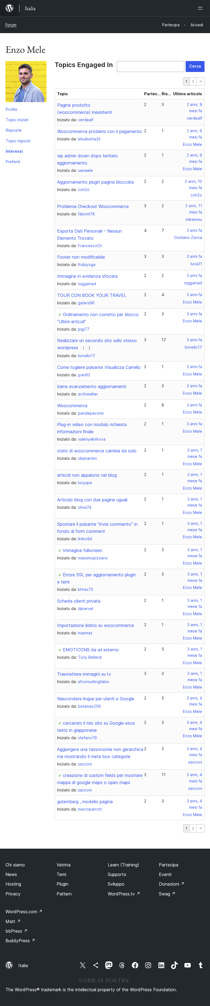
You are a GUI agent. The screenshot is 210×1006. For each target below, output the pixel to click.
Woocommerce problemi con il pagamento (99, 131)
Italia (23, 965)
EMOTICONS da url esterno (91, 649)
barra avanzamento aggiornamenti (91, 386)
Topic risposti (18, 140)
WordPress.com (24, 911)
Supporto (117, 874)
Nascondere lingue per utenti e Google (95, 698)
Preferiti (13, 161)
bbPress (16, 931)
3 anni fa (194, 230)
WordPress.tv (124, 894)
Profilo (12, 109)
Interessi (14, 151)
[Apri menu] (201, 8)
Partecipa (168, 865)
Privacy (13, 894)
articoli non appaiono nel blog (87, 475)
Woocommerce (72, 405)
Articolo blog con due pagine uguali (92, 499)
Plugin (62, 884)
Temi (61, 874)
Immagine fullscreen (82, 550)
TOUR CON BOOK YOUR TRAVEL (91, 295)
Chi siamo (15, 865)
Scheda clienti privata (78, 601)
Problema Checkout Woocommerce (93, 206)
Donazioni (172, 884)
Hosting (13, 884)
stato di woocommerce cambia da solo (96, 450)
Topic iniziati (17, 119)
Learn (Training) (123, 865)
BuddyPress (20, 940)
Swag (167, 894)
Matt (13, 921)
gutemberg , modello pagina (85, 801)
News (11, 874)
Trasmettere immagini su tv (84, 674)
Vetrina (64, 865)
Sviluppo (116, 884)
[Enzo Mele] (25, 82)
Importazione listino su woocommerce (95, 625)
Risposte (14, 130)
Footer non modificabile (81, 257)
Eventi (165, 874)
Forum (10, 24)
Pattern (64, 894)
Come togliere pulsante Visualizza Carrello (99, 367)
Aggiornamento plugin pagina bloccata (95, 182)
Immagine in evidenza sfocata (87, 276)
